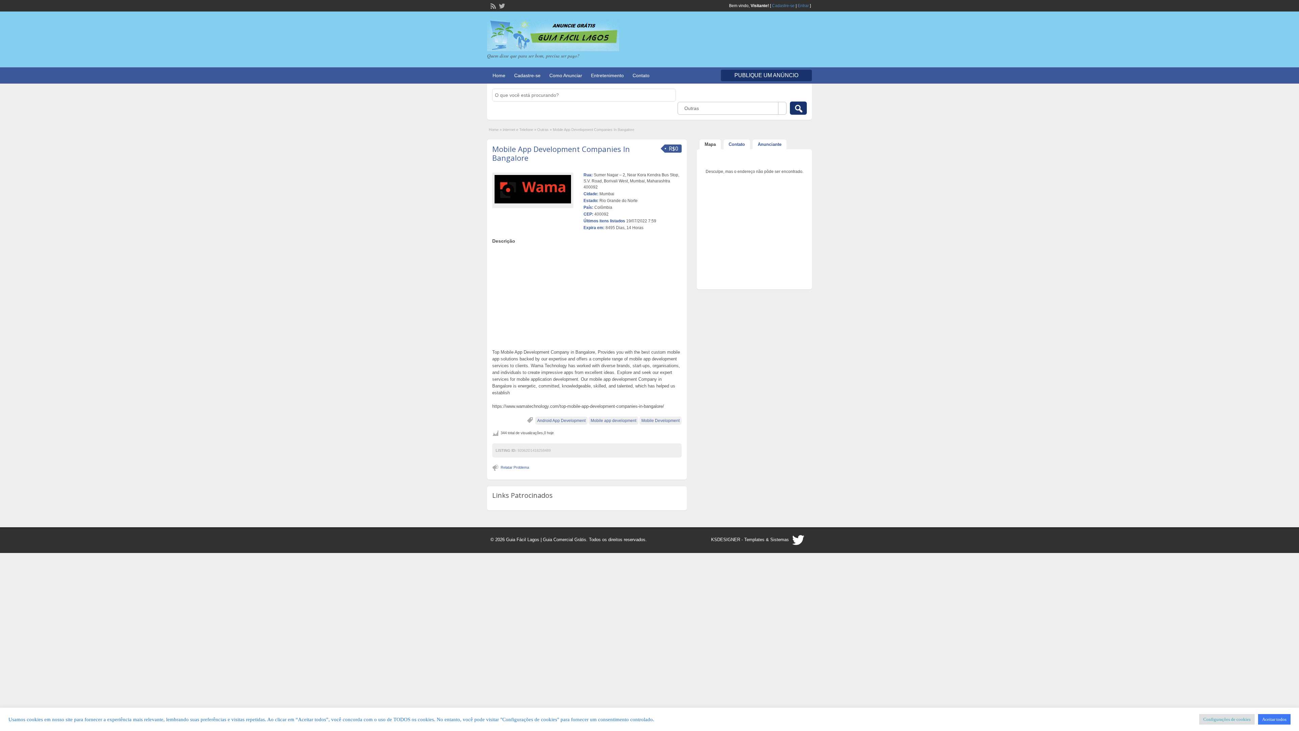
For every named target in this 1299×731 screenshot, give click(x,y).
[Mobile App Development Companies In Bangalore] (533, 189)
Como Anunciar (565, 75)
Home (499, 75)
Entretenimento (607, 75)
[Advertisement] (587, 294)
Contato (641, 75)
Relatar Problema (515, 467)
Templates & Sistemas (766, 539)
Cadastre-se (783, 5)
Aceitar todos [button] (1274, 719)
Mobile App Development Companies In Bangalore (561, 153)
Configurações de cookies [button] (1227, 719)
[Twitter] (501, 5)
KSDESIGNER (725, 539)
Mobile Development (660, 420)
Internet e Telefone (518, 130)
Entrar (803, 5)
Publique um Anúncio (766, 75)
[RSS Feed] (492, 5)
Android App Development (561, 420)
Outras (543, 130)
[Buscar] (798, 108)
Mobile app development (613, 420)
